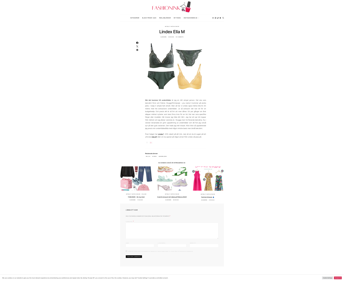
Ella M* (154, 137)
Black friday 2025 (149, 18)
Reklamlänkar (165, 18)
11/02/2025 (140, 199)
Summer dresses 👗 (207, 197)
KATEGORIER (134, 18)
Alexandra (164, 36)
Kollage (144, 194)
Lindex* (161, 134)
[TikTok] (218, 18)
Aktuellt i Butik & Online (172, 26)
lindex (155, 156)
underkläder (163, 156)
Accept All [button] (338, 278)
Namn (127, 243)
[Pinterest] (220, 18)
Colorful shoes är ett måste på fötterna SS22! (172, 197)
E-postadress (161, 243)
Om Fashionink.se (190, 18)
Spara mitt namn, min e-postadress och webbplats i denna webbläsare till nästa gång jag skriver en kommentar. (160, 251)
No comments (179, 36)
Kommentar (129, 221)
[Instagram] (215, 18)
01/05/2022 (212, 199)
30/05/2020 (171, 36)
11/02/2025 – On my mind (136, 197)
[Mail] (213, 18)
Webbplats (193, 243)
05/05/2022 (176, 199)
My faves (177, 18)
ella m (148, 156)
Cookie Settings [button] (327, 278)
